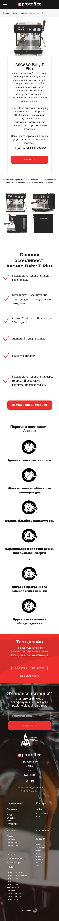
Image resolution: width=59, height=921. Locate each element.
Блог (29, 770)
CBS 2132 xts (12, 884)
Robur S (39, 859)
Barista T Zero (12, 845)
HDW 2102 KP (13, 887)
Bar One (10, 836)
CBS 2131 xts (12, 878)
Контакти (29, 774)
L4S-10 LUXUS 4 (14, 894)
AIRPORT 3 (11, 891)
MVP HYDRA (12, 824)
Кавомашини (14, 803)
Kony (38, 853)
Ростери (41, 803)
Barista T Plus (12, 842)
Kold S (39, 863)
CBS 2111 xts (12, 899)
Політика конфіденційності (29, 787)
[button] (29, 160)
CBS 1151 (11, 881)
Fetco (10, 866)
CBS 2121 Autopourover (17, 875)
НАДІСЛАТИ (29, 725)
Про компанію (29, 761)
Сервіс (30, 765)
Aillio (39, 809)
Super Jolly (41, 847)
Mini (38, 844)
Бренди (16, 13)
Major (38, 850)
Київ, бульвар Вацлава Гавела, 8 (29, 655)
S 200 (9, 815)
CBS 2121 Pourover (15, 872)
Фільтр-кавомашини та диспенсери (16, 858)
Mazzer (40, 838)
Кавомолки (42, 830)
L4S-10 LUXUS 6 (14, 897)
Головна (6, 13)
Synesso (12, 809)
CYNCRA (11, 818)
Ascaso (24, 13)
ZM (37, 866)
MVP (9, 821)
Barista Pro (11, 839)
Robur (38, 856)
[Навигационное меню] (5, 4)
